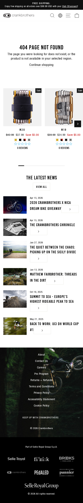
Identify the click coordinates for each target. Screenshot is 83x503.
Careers (41, 367)
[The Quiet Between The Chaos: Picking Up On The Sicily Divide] (15, 249)
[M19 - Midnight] (66, 139)
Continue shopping (41, 65)
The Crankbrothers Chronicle (52, 224)
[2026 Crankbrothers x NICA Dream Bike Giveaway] (15, 204)
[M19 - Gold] (57, 139)
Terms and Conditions (41, 386)
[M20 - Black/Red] (24, 139)
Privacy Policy (41, 392)
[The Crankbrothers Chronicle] (15, 227)
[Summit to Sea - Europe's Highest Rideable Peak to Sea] (15, 299)
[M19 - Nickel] (70, 139)
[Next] (77, 124)
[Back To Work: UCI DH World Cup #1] (15, 326)
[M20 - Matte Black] (20, 139)
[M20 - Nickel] (29, 139)
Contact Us (41, 360)
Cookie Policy (41, 405)
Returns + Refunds (41, 380)
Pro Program (41, 373)
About (41, 354)
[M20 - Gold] (15, 139)
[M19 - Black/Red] (61, 139)
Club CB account (69, 6)
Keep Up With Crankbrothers (41, 417)
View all (41, 186)
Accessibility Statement (41, 399)
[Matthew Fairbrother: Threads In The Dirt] (15, 276)
